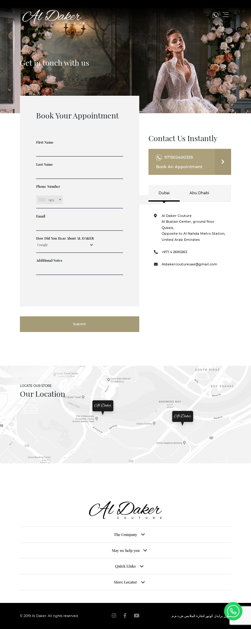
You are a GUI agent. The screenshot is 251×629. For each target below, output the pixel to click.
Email (40, 216)
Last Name (44, 164)
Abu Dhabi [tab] (199, 193)
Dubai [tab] (164, 193)
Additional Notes (49, 260)
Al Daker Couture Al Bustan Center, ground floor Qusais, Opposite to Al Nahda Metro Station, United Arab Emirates (193, 228)
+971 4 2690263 (174, 252)
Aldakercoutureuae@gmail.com (189, 264)
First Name (45, 142)
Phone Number (48, 193)
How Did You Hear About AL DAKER (65, 238)
